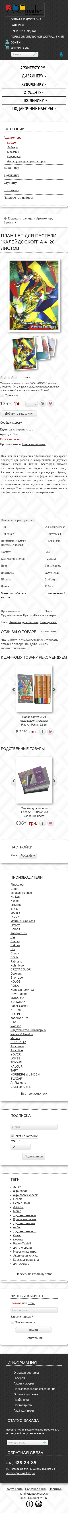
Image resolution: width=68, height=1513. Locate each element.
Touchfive (17, 1050)
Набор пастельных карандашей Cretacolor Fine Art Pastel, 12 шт (34, 720)
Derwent (16, 973)
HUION (15, 1014)
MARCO (16, 913)
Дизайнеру (32, 76)
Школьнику (32, 100)
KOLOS (15, 981)
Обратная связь (35, 1489)
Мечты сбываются (23, 921)
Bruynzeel (17, 977)
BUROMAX (18, 1001)
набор (17, 1227)
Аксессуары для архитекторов (26, 161)
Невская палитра (34, 444)
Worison (16, 1026)
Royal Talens (19, 993)
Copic (14, 888)
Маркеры (13, 151)
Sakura (15, 945)
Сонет (17, 1235)
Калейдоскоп (48, 622)
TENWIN (16, 1062)
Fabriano (16, 961)
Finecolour (17, 884)
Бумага (11, 142)
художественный (24, 1215)
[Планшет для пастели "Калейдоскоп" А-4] (34, 295)
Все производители (34, 1093)
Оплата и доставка (26, 1372)
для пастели (30, 622)
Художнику (32, 84)
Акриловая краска (25, 1255)
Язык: (14, 855)
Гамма (15, 916)
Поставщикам (23, 1405)
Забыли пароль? (22, 1316)
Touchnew (17, 1046)
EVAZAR (16, 1078)
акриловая (20, 1190)
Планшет (15, 622)
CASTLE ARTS (21, 1086)
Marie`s (15, 1038)
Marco (17, 1211)
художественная (24, 1223)
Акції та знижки (24, 1410)
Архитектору (32, 68)
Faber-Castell (19, 1005)
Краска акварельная (26, 1259)
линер (17, 1186)
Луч (13, 937)
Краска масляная (24, 1219)
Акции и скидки (24, 1383)
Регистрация (34, 1338)
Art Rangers (18, 1082)
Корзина (20, 48)
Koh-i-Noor (18, 965)
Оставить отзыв (48, 631)
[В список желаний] (50, 403)
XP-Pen (16, 1009)
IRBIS (14, 908)
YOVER (16, 1054)
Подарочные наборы (32, 108)
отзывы (26, 377)
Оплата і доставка (26, 1394)
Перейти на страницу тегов (34, 1273)
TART (14, 1070)
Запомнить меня (25, 1322)
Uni (13, 949)
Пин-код (16, 1303)
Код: (15, 1140)
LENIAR (16, 904)
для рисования (23, 1247)
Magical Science (21, 892)
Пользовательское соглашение (34, 1388)
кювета (18, 1239)
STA (13, 1022)
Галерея (19, 1378)
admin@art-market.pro (20, 1473)
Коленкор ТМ (19, 1018)
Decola (17, 1199)
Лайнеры (12, 147)
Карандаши (14, 156)
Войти (16, 42)
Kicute (15, 900)
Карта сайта (15, 1489)
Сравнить (11, 395)
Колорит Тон (19, 933)
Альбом (18, 1207)
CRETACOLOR (21, 969)
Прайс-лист (21, 1399)
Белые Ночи (21, 1203)
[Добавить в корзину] (42, 403)
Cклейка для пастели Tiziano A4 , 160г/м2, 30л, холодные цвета (34, 812)
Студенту (32, 92)
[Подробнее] (42, 731)
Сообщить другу (11, 422)
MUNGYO (17, 997)
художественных (24, 1231)
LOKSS (15, 1058)
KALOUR (17, 1066)
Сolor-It (15, 929)
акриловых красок (25, 1195)
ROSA (15, 985)
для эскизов (21, 1263)
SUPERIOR (18, 1042)
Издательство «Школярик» (28, 1030)
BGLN (14, 957)
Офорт (15, 925)
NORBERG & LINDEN (25, 1074)
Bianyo (15, 941)
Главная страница (20, 218)
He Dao (15, 896)
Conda (15, 953)
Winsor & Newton (22, 1034)
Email (31, 1303)
